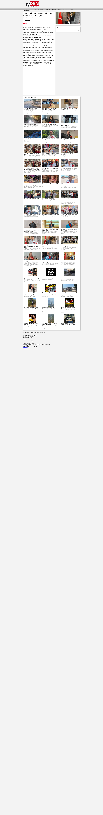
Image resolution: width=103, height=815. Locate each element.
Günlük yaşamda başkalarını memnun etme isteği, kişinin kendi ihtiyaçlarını (69, 187)
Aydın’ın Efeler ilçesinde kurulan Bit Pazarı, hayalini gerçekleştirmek (50, 155)
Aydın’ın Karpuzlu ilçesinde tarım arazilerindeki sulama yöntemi (31, 126)
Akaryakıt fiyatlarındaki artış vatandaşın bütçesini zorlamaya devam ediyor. (31, 216)
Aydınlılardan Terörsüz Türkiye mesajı (69, 168)
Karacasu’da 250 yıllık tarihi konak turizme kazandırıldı (68, 125)
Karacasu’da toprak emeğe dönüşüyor (50, 183)
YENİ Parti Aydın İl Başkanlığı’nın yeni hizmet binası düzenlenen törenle (50, 171)
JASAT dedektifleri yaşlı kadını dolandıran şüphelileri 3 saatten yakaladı (68, 324)
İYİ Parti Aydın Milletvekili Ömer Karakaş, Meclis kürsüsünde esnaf (31, 233)
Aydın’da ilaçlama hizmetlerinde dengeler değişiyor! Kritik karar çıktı (31, 169)
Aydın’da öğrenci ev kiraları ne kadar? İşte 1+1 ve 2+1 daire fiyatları (50, 109)
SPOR (63, 9)
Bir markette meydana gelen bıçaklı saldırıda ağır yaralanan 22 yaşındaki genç (32, 327)
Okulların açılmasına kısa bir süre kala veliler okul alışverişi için (69, 141)
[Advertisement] (15, 36)
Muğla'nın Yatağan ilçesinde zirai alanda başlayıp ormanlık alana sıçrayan (49, 327)
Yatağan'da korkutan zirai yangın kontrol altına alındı (49, 324)
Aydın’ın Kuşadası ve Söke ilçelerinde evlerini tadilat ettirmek (50, 217)
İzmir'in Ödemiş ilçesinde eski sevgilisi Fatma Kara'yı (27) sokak (32, 296)
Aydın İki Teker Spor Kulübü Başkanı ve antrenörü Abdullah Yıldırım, (50, 264)
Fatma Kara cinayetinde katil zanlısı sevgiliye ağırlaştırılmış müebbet (31, 293)
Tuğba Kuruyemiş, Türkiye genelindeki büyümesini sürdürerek (32, 187)
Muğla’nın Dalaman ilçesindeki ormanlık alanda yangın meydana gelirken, (49, 310)
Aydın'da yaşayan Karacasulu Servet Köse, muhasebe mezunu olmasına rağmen (69, 232)
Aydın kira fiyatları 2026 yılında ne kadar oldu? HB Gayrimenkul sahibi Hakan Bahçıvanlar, (50, 112)
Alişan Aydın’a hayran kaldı (48, 198)
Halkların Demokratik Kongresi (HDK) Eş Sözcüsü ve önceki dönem (32, 249)
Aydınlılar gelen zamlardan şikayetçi (32, 214)
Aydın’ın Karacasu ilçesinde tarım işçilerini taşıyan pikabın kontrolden (31, 310)
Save (26, 23)
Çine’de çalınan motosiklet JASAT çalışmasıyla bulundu (68, 277)
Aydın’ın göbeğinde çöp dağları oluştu (32, 138)
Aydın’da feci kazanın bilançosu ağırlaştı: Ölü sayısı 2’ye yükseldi (31, 308)
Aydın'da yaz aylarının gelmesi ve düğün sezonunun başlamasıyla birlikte (49, 232)
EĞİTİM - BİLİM (52, 9)
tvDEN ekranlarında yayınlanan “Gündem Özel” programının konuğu (50, 248)
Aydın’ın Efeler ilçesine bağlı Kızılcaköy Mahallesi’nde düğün (49, 141)
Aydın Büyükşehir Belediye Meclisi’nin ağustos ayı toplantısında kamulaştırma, (32, 171)
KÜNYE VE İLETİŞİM (34, 332)
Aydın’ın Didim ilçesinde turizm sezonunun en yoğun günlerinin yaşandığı (31, 112)
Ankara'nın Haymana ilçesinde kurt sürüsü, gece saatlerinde (50, 279)
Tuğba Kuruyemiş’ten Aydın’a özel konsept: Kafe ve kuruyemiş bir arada (32, 184)
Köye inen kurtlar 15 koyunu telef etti (50, 277)
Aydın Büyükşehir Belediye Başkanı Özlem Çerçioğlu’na (50, 126)
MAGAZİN (59, 9)
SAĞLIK (41, 9)
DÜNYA (71, 9)
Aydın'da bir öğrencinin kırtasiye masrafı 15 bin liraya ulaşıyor (68, 139)
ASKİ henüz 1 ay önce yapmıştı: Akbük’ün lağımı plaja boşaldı (31, 109)
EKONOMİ (46, 9)
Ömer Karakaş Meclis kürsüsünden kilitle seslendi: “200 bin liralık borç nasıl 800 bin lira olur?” (31, 230)
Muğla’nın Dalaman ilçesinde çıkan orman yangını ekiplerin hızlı (68, 296)
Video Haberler (26, 332)
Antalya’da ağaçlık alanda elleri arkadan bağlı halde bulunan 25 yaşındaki (68, 311)
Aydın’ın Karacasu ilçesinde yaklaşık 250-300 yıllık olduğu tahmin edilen (69, 127)
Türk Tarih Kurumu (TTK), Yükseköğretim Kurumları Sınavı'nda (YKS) (32, 280)
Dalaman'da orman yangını (48, 307)
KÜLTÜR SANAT (26, 10)
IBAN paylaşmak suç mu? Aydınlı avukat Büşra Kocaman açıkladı (31, 261)
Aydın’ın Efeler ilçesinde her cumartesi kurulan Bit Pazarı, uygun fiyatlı (69, 156)
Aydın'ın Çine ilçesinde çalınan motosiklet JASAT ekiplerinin (67, 280)
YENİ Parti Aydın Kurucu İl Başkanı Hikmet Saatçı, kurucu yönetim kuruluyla (68, 248)
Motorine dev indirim (46, 292)
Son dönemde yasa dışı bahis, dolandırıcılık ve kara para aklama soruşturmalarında (31, 264)
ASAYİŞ (37, 9)
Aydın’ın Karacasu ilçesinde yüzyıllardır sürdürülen (48, 185)
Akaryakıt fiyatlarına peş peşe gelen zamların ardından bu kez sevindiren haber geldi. (50, 295)
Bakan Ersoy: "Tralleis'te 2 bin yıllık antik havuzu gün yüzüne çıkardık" (68, 261)
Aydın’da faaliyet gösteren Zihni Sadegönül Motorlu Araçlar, (68, 203)
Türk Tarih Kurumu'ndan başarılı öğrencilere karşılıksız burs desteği (31, 277)
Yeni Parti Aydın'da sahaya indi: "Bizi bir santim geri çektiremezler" (69, 245)
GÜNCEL (32, 9)
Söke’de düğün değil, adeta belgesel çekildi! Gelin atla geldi (69, 215)
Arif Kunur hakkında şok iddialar (49, 124)
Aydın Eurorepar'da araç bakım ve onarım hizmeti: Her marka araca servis (68, 200)
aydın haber (25, 347)
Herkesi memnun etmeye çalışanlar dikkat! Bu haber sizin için (68, 184)
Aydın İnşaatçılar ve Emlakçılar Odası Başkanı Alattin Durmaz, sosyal (69, 111)
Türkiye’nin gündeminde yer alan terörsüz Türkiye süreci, (68, 170)
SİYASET (27, 9)
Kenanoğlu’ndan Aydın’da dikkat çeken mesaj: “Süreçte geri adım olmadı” (31, 246)
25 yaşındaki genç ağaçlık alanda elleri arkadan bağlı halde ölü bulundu (69, 308)
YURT (67, 9)
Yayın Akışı (42, 332)
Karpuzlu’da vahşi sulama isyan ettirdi (32, 124)
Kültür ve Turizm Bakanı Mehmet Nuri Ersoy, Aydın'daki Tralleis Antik (69, 264)
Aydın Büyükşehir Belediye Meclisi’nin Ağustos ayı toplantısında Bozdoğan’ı (32, 156)
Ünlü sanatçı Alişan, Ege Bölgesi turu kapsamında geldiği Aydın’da (50, 200)
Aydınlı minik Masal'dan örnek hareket (50, 153)
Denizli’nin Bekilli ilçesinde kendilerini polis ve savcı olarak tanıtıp (69, 327)
